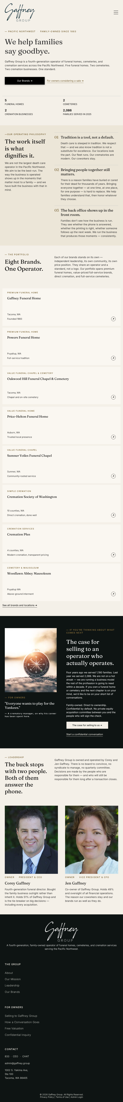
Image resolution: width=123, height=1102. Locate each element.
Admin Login (77, 1097)
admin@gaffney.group (17, 1063)
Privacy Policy (47, 1097)
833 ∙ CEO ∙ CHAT (17, 1056)
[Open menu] (116, 12)
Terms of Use (62, 1097)
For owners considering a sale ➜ (65, 80)
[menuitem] (61, 973)
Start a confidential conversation (84, 734)
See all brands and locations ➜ (19, 605)
